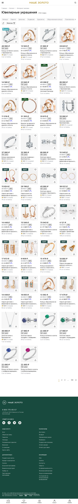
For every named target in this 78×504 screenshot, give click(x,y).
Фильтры (10, 23)
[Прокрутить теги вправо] (74, 19)
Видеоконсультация (8, 468)
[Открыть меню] (3, 3)
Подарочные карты (8, 458)
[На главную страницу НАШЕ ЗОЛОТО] (12, 402)
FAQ (40, 458)
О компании (6, 447)
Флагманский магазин (45, 470)
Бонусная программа (8, 465)
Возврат (41, 434)
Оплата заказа (43, 445)
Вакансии (5, 445)
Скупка (4, 463)
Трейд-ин (5, 470)
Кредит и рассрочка (8, 460)
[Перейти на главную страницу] (39, 2)
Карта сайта (6, 450)
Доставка (42, 432)
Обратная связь (7, 434)
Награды (5, 439)
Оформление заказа (45, 437)
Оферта (41, 465)
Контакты (42, 463)
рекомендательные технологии (32, 494)
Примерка (42, 439)
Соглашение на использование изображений (43, 477)
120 (72, 380)
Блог (3, 432)
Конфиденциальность (45, 468)
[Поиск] (75, 3)
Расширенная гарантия (9, 442)
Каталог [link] (12, 8)
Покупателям (43, 429)
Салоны (41, 460)
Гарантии (5, 437)
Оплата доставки (44, 447)
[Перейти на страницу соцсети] (5, 422)
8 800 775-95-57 (9, 410)
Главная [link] (4, 8)
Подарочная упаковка (46, 442)
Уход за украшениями (45, 473)
